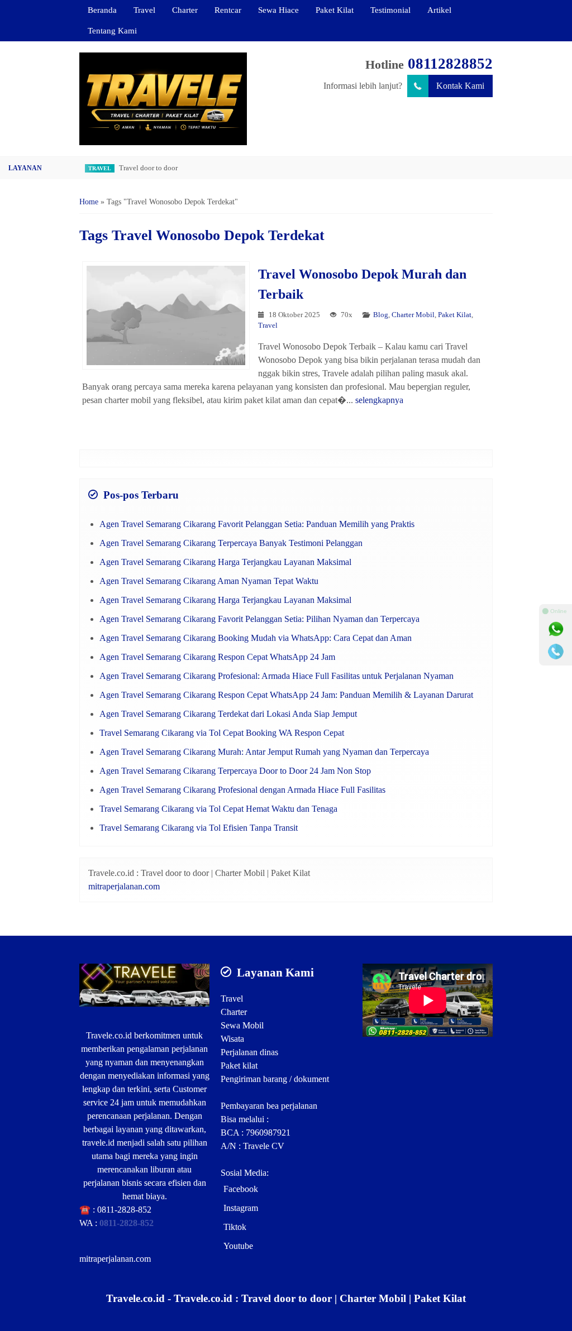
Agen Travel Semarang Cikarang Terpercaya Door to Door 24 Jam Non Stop (235, 770)
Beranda (102, 10)
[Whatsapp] (556, 629)
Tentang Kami (112, 30)
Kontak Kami (460, 85)
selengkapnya (379, 400)
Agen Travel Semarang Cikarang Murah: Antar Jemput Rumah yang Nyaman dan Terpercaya (264, 752)
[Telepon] (556, 651)
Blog (380, 315)
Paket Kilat (335, 10)
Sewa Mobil (242, 1025)
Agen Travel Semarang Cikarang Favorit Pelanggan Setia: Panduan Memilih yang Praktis (256, 524)
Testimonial (390, 10)
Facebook (240, 1189)
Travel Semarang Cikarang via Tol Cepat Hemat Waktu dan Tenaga (218, 808)
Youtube (238, 1246)
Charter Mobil (413, 315)
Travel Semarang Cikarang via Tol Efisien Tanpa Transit (198, 827)
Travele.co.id (109, 1035)
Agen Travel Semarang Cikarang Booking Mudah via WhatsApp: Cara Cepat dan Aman (255, 638)
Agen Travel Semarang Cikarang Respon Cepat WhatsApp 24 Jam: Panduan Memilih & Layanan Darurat (286, 695)
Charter (185, 10)
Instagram (240, 1208)
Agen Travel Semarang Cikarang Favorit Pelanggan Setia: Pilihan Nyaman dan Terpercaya (259, 619)
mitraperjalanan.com (124, 886)
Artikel (439, 10)
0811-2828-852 (124, 1209)
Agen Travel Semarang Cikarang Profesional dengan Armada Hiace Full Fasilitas (242, 789)
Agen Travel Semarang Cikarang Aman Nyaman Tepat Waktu (208, 581)
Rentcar (227, 10)
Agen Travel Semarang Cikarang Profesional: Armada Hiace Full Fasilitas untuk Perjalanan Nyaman (276, 676)
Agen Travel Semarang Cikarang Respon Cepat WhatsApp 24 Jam (217, 657)
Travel (144, 10)
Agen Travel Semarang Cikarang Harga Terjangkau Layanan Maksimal (225, 562)
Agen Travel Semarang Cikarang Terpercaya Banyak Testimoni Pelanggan (231, 543)
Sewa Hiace (278, 10)
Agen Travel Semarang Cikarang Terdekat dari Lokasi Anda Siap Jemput (228, 714)
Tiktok (234, 1227)
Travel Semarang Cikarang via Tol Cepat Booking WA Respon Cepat (221, 733)
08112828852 (450, 63)
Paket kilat (239, 1065)
